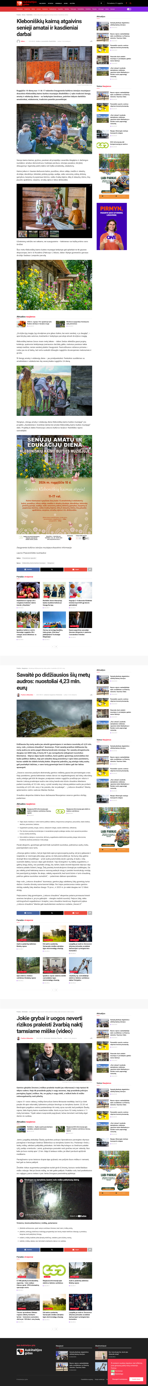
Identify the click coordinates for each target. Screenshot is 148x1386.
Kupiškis (60, 9)
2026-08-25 (46, 639)
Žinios (23, 15)
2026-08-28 (20, 607)
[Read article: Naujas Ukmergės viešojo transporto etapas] (103, 134)
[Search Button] (130, 3)
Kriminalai (58, 3)
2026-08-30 (114, 99)
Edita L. (23, 41)
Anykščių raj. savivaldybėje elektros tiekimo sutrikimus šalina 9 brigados (79, 978)
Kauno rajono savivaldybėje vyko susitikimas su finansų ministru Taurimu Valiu (119, 36)
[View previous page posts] (52, 646)
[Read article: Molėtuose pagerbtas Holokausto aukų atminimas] (60, 324)
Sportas (50, 3)
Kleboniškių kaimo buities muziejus (33, 563)
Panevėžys (20, 9)
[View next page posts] (56, 646)
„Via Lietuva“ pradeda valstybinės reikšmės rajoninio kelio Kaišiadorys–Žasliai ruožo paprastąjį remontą (120, 72)
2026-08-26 (20, 639)
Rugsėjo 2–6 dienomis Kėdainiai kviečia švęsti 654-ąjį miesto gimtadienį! (80, 603)
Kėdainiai (45, 9)
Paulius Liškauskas (27, 695)
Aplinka (47, 1276)
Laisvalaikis (45, 41)
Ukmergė (101, 9)
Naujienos (42, 3)
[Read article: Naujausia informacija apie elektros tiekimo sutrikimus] (60, 811)
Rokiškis (88, 9)
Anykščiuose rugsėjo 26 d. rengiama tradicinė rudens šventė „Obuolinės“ (26, 603)
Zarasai (112, 9)
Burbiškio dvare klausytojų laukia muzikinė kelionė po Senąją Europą (52, 603)
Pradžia (19, 15)
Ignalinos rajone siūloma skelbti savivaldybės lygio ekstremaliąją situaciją (54, 978)
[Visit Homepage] (27, 3)
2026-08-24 (73, 637)
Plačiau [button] (113, 1368)
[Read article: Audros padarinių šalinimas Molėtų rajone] (28, 933)
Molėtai (67, 9)
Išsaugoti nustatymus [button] (119, 1379)
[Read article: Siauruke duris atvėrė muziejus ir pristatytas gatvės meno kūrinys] (103, 60)
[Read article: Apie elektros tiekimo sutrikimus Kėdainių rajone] (28, 965)
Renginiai (51, 563)
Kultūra (72, 3)
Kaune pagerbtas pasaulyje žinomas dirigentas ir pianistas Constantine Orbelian (80, 632)
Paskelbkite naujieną (87, 1379)
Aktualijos (74, 626)
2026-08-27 (46, 607)
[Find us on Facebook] (126, 3)
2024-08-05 (32, 41)
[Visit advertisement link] (114, 176)
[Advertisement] (74, 660)
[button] (113, 1371)
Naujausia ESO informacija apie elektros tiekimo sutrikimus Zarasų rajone (39, 811)
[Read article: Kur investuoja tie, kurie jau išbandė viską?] (101, 1355)
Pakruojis (73, 9)
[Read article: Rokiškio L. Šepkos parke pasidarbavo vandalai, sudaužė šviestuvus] (21, 1129)
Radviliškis (81, 9)
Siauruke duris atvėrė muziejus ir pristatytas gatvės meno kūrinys (120, 59)
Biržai (33, 9)
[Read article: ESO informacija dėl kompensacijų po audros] (103, 145)
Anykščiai (27, 9)
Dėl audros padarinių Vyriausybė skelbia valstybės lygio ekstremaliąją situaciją (53, 946)
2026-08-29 (31, 326)
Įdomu (66, 3)
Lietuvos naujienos (50, 695)
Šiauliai (94, 9)
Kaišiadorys (52, 9)
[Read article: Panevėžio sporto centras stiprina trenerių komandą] (103, 48)
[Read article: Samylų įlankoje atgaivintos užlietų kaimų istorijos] (103, 26)
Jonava (38, 9)
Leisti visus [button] (136, 1379)
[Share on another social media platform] (90, 569)
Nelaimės (59, 695)
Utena (107, 9)
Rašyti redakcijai (99, 1379)
